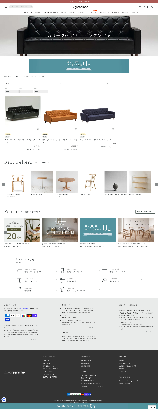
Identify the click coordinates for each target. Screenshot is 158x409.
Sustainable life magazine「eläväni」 (130, 381)
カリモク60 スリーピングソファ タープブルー (96, 140)
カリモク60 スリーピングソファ (35, 76)
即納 (6, 88)
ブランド (36, 88)
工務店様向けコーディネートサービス (92, 386)
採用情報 (122, 369)
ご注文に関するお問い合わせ (89, 375)
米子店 (134, 366)
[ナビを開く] (6, 7)
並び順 (20, 88)
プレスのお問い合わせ (87, 381)
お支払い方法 (46, 363)
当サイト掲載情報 (124, 383)
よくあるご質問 (47, 371)
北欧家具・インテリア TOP (11, 76)
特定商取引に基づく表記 (50, 377)
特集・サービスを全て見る (144, 212)
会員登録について (86, 360)
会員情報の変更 (85, 366)
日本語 (150, 407)
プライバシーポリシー (49, 374)
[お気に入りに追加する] (38, 129)
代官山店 (128, 366)
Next (156, 184)
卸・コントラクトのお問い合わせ (90, 383)
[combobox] (152, 407)
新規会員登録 (85, 363)
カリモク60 (23, 76)
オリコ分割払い (24, 308)
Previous (3, 184)
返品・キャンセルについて (50, 369)
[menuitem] (26, 12)
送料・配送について (48, 366)
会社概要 (122, 360)
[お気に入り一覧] (152, 7)
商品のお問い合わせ (87, 378)
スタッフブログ (123, 371)
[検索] (144, 7)
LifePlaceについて (124, 363)
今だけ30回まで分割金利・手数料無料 (79, 1)
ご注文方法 (46, 360)
